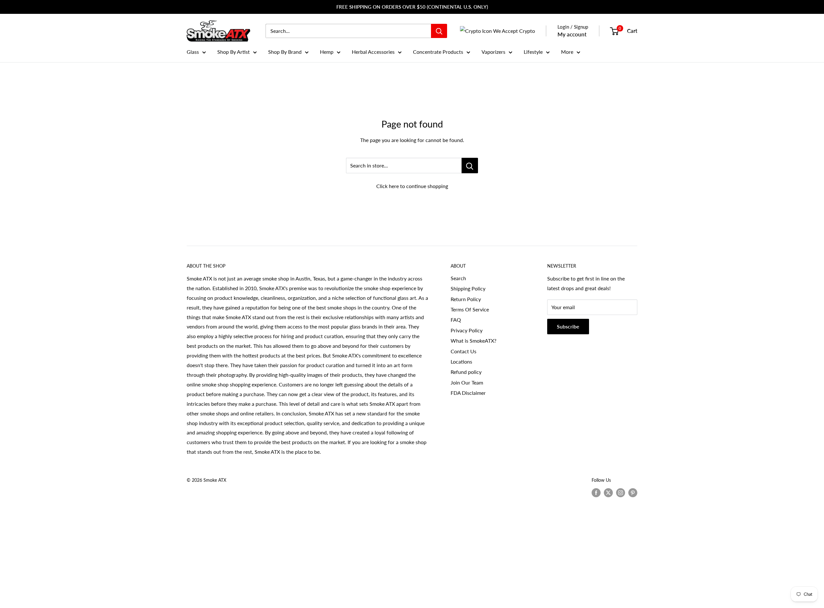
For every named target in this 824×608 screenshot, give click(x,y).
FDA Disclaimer (468, 393)
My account (571, 34)
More (567, 52)
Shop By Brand (285, 52)
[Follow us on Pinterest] (632, 492)
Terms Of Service (470, 309)
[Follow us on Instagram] (620, 492)
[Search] (439, 31)
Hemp (326, 52)
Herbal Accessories (373, 52)
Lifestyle (533, 52)
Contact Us (463, 351)
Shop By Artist (233, 52)
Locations (461, 361)
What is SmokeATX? (473, 340)
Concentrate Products (438, 52)
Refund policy (466, 372)
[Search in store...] (470, 165)
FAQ (456, 320)
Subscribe (568, 326)
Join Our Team (467, 382)
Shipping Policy (468, 288)
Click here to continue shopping (412, 186)
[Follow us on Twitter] (608, 492)
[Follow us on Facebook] (596, 492)
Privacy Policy (466, 330)
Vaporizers (493, 52)
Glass (193, 52)
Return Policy (466, 299)
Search (458, 278)
